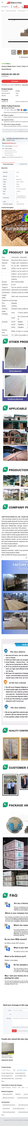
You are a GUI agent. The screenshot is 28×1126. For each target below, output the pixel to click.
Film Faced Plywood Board (9, 1112)
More (2, 1115)
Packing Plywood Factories (9, 1105)
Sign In (3, 157)
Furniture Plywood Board (18, 1108)
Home (2, 10)
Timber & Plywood (21, 10)
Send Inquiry (14, 81)
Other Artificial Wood (7, 1094)
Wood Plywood (6, 1108)
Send (14, 1030)
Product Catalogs (22, 1070)
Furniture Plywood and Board (8, 1073)
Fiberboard (17, 1094)
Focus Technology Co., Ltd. (18, 1120)
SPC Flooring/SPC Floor (6, 1076)
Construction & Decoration (11, 10)
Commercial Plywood (20, 1073)
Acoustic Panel (18, 1078)
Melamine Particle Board (8, 1097)
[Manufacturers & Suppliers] (14, 2)
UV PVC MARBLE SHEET (20, 1076)
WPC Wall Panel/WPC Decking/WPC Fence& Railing (13, 1078)
